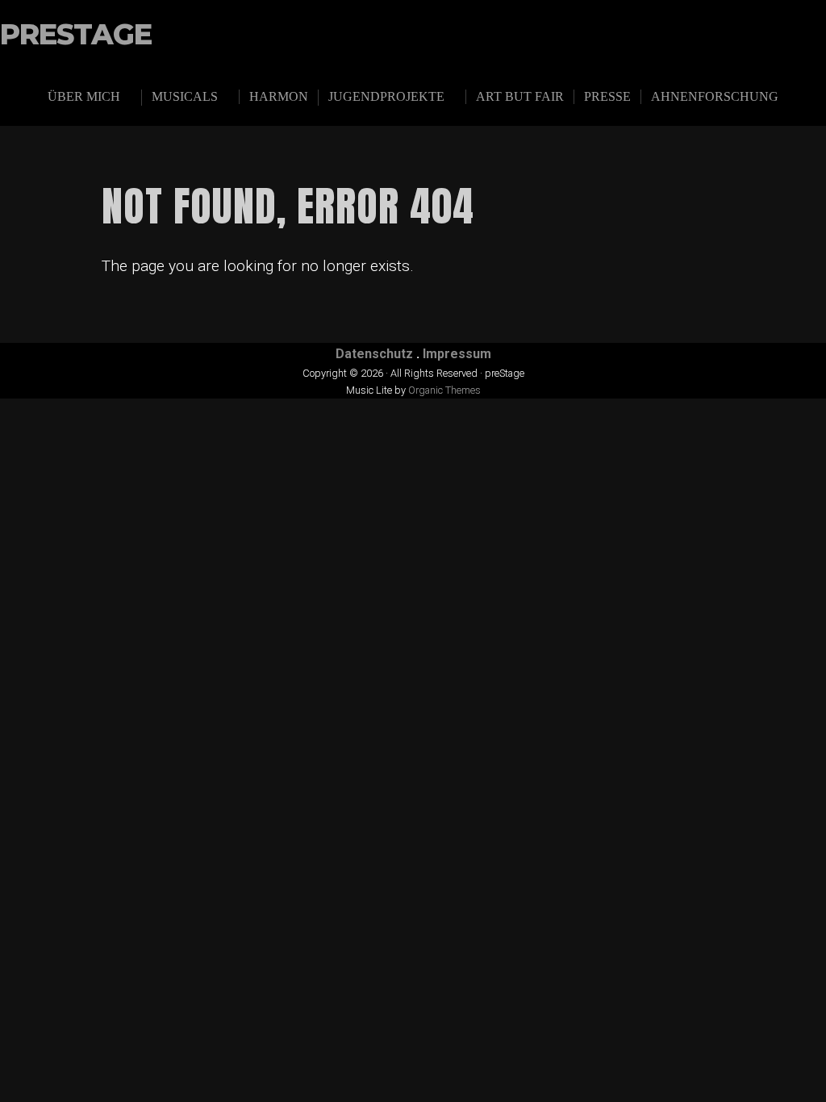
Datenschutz (374, 353)
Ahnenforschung (714, 96)
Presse (607, 96)
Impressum (457, 353)
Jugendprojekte (386, 96)
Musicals (185, 96)
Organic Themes (444, 390)
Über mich (84, 96)
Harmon (278, 96)
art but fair (520, 96)
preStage (76, 35)
